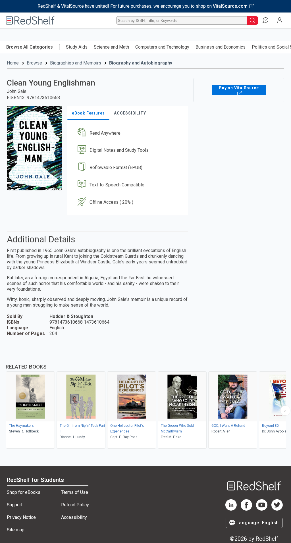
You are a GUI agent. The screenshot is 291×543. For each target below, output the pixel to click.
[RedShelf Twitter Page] (277, 509)
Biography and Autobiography (140, 63)
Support (14, 504)
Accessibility (74, 517)
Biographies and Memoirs (75, 63)
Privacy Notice (21, 517)
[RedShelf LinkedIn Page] (231, 509)
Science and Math (111, 47)
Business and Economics (221, 47)
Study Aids (77, 47)
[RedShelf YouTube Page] (261, 509)
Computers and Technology (162, 47)
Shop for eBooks (23, 492)
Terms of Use (74, 492)
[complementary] (145, 399)
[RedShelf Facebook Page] (246, 509)
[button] (127, 133)
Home (13, 63)
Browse (34, 63)
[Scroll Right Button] (285, 410)
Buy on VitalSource (239, 88)
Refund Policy (75, 504)
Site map (15, 529)
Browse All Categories (29, 47)
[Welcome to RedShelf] (30, 20)
